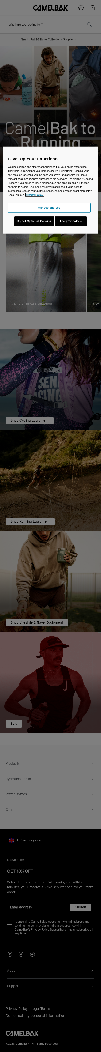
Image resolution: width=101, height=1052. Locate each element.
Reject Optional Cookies (34, 221)
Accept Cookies (71, 221)
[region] (51, 190)
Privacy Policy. (34, 194)
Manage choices (49, 207)
